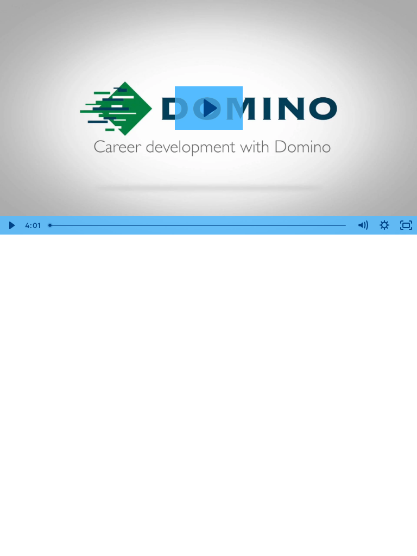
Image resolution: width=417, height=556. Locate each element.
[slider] (198, 225)
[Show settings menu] (384, 225)
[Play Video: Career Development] (209, 108)
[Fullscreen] (406, 225)
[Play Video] (11, 225)
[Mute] (363, 225)
